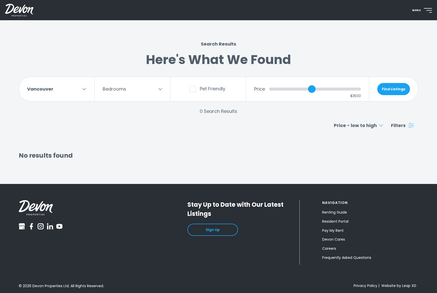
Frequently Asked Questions (346, 257)
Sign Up (213, 229)
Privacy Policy (365, 285)
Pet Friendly (212, 89)
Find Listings (393, 89)
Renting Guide (334, 212)
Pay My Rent (333, 230)
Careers (329, 248)
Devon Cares (333, 239)
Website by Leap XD (398, 285)
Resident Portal (335, 221)
